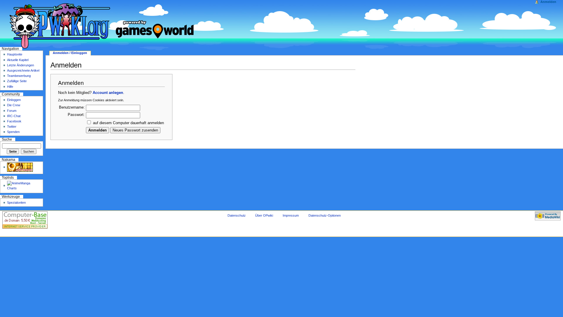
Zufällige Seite (17, 81)
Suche (7, 139)
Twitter (11, 126)
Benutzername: (72, 107)
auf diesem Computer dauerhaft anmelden (128, 123)
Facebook (14, 121)
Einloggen (14, 100)
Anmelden (548, 2)
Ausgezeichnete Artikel (23, 70)
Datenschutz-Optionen (324, 215)
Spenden (13, 132)
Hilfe (10, 86)
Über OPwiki (264, 215)
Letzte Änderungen (20, 65)
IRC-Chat (14, 116)
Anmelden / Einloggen (70, 53)
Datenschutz (237, 215)
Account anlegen (108, 93)
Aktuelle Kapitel (17, 60)
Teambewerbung (19, 75)
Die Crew (13, 105)
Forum (11, 110)
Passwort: (76, 115)
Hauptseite (14, 54)
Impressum (291, 215)
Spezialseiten (16, 202)
